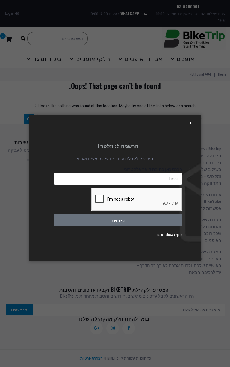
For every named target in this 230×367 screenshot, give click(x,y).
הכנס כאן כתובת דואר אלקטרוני (153, 169)
